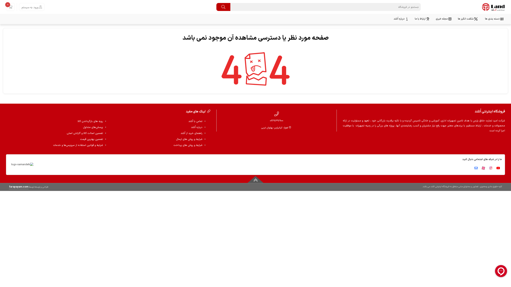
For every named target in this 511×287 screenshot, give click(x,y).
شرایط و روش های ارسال (189, 139)
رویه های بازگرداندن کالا (90, 121)
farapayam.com (18, 187)
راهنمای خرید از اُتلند (191, 133)
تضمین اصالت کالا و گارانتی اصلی (85, 133)
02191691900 (276, 121)
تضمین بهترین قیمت (91, 139)
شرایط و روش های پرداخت (187, 145)
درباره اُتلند (196, 127)
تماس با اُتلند (195, 121)
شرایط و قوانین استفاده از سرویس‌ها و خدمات (78, 145)
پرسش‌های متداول (93, 127)
